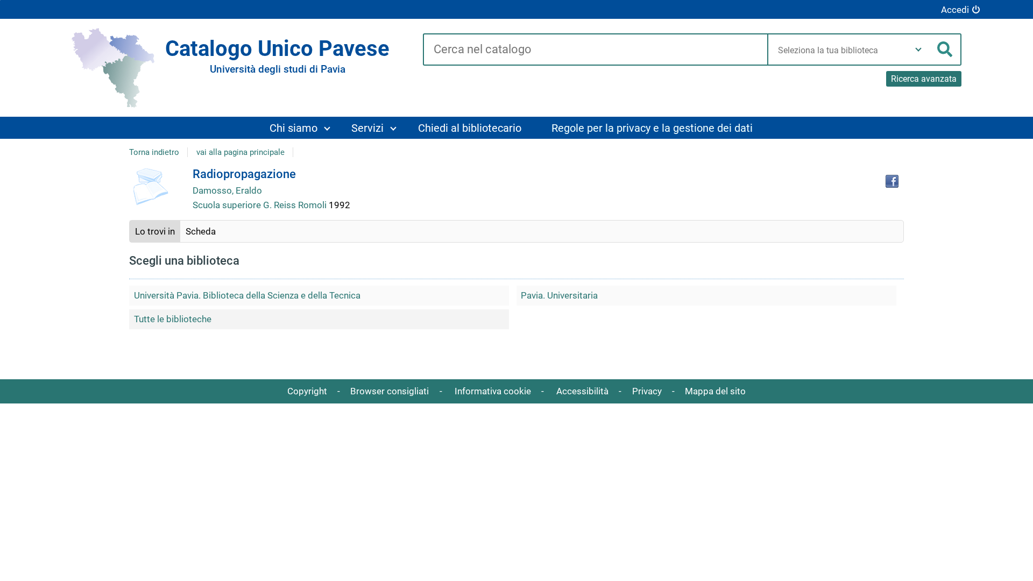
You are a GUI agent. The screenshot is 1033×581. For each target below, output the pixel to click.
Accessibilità (582, 391)
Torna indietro (154, 152)
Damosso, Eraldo (227, 190)
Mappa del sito (715, 391)
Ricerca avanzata (924, 79)
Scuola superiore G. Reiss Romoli (261, 205)
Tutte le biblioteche (172, 319)
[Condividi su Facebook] (892, 181)
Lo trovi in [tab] (155, 231)
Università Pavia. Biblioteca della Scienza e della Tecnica (247, 295)
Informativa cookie (493, 391)
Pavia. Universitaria (559, 295)
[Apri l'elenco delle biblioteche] (918, 49)
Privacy (647, 391)
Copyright (307, 391)
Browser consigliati (389, 391)
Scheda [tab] (201, 231)
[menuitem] (299, 128)
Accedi (955, 9)
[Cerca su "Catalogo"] (595, 50)
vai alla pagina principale (240, 152)
